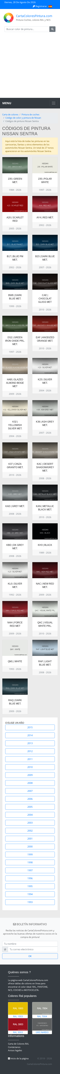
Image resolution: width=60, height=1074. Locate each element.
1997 (30, 870)
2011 (30, 759)
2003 (30, 822)
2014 (30, 735)
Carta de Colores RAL (18, 1043)
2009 (30, 775)
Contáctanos (14, 1047)
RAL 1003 (18, 1016)
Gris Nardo (42, 1032)
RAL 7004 (42, 1016)
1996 (30, 878)
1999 (30, 854)
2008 (30, 783)
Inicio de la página (19, 1058)
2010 (30, 767)
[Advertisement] (30, 66)
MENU (6, 103)
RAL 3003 (18, 1032)
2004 (30, 814)
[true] (52, 29)
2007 (30, 791)
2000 (30, 846)
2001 (30, 838)
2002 (30, 830)
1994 (30, 894)
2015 (30, 727)
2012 (30, 751)
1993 (30, 902)
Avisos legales (15, 1050)
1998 (30, 862)
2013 (30, 743)
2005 (30, 806)
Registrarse (41, 6)
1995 (30, 886)
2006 (30, 798)
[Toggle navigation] (54, 103)
